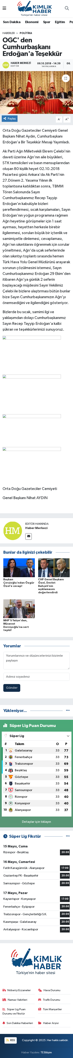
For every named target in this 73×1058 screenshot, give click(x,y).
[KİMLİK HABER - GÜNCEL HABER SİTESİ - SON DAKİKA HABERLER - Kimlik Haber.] (34, 8)
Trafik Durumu (51, 999)
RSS (12, 1040)
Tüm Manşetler (52, 1009)
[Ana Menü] (4, 8)
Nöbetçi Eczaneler (19, 990)
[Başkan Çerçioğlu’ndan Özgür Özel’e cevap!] (19, 567)
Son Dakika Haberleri (20, 1023)
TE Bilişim (46, 1052)
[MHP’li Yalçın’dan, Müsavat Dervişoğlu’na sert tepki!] (19, 608)
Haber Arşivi (51, 1023)
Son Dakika (11, 22)
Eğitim (60, 22)
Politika (26, 33)
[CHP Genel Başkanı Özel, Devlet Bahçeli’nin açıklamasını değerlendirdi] (54, 567)
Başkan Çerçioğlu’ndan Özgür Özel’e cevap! (18, 582)
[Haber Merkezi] (12, 530)
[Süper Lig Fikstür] (68, 836)
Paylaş (12, 118)
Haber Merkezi (36, 528)
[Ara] (66, 8)
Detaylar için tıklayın (36, 822)
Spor (46, 22)
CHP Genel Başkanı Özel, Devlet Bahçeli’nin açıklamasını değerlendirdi (51, 586)
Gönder (12, 687)
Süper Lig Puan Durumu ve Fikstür (14, 1011)
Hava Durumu (52, 990)
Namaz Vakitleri (17, 999)
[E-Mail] (28, 536)
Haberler (9, 33)
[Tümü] (68, 710)
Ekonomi (32, 22)
